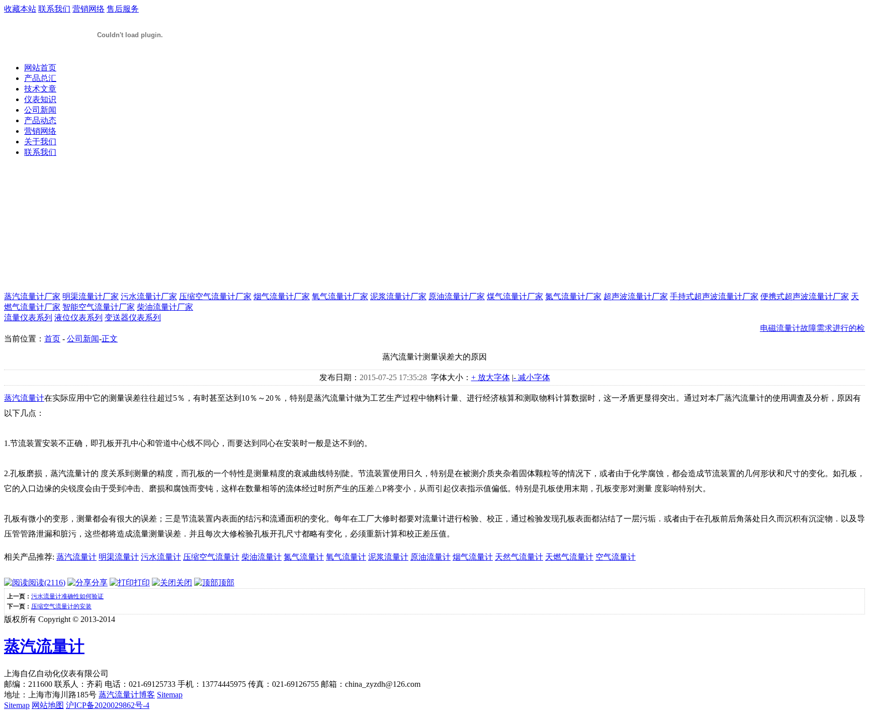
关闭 (184, 582)
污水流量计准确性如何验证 (67, 596)
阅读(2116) (46, 582)
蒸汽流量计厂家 (32, 296)
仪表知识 (40, 99)
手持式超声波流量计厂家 (714, 296)
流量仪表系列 (28, 317)
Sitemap (170, 694)
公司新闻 (40, 110)
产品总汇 (40, 78)
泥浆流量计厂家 (398, 296)
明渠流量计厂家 (90, 296)
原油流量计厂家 (456, 296)
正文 (110, 338)
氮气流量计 (304, 557)
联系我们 (54, 9)
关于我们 (40, 141)
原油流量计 (430, 557)
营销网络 (88, 9)
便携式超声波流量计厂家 (804, 296)
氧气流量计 (346, 557)
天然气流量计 (519, 557)
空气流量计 (615, 557)
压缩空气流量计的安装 (61, 606)
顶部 (226, 582)
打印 (142, 582)
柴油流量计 (261, 557)
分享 (100, 582)
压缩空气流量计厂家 (215, 296)
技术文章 (40, 88)
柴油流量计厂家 (165, 307)
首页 (52, 338)
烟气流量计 (473, 557)
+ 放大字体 (490, 377)
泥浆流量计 (388, 557)
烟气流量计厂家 (281, 296)
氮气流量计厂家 (573, 296)
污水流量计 (161, 557)
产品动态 (40, 120)
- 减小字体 (531, 377)
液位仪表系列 (78, 317)
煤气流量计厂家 (515, 296)
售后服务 (123, 9)
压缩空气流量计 (211, 557)
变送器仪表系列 (133, 317)
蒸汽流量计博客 (127, 694)
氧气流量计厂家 (340, 296)
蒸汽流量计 (24, 398)
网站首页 (40, 67)
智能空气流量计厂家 (98, 307)
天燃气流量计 (569, 557)
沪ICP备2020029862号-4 (107, 705)
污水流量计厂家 (149, 296)
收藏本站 (20, 9)
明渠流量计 (119, 557)
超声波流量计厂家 (635, 296)
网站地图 (48, 705)
